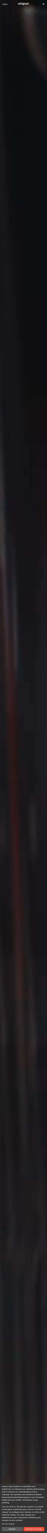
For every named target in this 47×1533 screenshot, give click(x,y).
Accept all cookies (34, 1529)
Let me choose (8, 1524)
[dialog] (23, 1508)
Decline (12, 1529)
